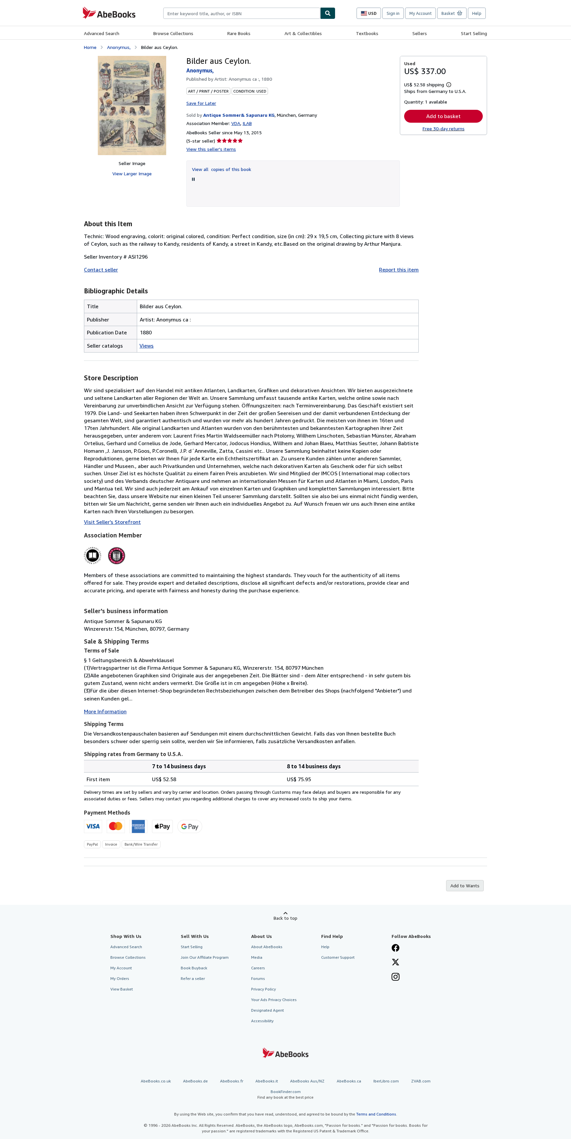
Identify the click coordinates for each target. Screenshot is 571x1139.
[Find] (328, 13)
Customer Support (338, 957)
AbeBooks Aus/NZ (307, 1080)
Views (146, 345)
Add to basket (443, 116)
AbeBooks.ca (349, 1080)
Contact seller (101, 269)
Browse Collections (173, 33)
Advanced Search (101, 33)
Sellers (419, 33)
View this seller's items (211, 149)
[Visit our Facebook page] (396, 948)
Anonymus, (119, 47)
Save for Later (201, 103)
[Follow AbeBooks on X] (396, 962)
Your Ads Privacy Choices (274, 999)
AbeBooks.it (266, 1080)
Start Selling (474, 33)
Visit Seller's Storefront (112, 522)
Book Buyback (194, 967)
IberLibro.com (386, 1080)
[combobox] (241, 13)
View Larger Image (132, 173)
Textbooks (367, 33)
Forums (258, 978)
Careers (258, 967)
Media (256, 957)
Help (476, 13)
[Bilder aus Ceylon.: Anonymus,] (132, 105)
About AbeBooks (267, 946)
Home (90, 47)
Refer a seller (193, 978)
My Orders (119, 978)
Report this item (399, 269)
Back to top (285, 918)
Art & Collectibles (303, 33)
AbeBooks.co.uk (156, 1080)
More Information (105, 711)
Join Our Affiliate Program (205, 957)
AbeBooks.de (195, 1080)
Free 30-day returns (444, 128)
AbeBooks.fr (231, 1080)
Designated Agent (267, 1010)
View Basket (121, 989)
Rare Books (238, 33)
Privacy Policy (263, 989)
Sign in (393, 13)
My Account (420, 13)
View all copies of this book (221, 169)
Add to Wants (464, 885)
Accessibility (262, 1020)
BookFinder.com (285, 1094)
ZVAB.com (421, 1080)
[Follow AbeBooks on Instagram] (396, 978)
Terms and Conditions (376, 1114)
